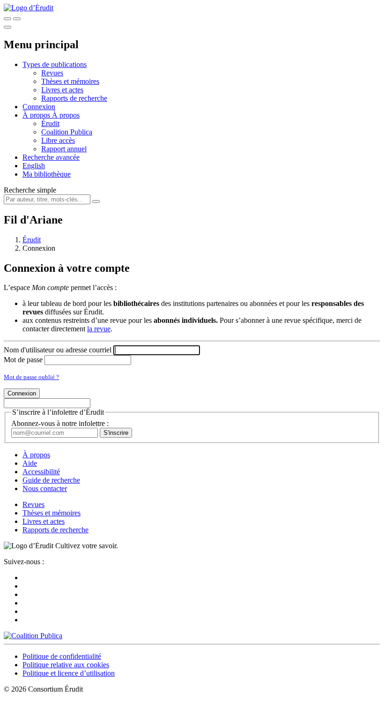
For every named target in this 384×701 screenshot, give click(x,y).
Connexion (38, 107)
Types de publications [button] (54, 64)
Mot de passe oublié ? (31, 376)
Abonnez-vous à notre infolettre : (60, 423)
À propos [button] (37, 115)
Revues (52, 73)
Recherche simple (30, 190)
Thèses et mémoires (70, 81)
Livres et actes (62, 90)
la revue (99, 329)
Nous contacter (44, 488)
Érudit (50, 123)
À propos (66, 115)
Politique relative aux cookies (65, 665)
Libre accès (58, 140)
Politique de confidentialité (61, 656)
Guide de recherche (51, 480)
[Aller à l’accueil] (28, 8)
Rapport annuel (64, 149)
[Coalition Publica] (33, 636)
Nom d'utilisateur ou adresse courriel (57, 350)
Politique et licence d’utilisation (68, 673)
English (33, 166)
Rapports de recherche (74, 98)
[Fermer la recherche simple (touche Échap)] (17, 18)
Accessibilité (41, 472)
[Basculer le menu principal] (7, 27)
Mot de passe (23, 360)
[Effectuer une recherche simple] (7, 18)
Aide (29, 463)
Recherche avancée (51, 157)
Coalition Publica (66, 132)
